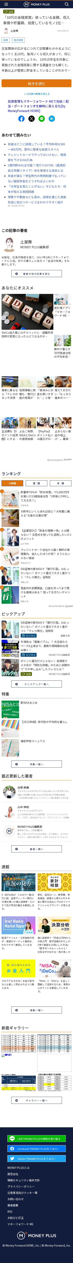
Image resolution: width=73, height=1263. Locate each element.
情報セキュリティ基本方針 (23, 1180)
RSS (9, 1211)
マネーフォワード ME (20, 1224)
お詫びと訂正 (15, 1218)
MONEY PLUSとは (18, 1168)
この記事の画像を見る (35, 93)
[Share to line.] (42, 119)
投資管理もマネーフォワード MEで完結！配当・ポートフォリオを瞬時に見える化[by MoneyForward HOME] (38, 106)
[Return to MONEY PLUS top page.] (36, 4)
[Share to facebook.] (21, 119)
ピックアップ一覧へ (37, 684)
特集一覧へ (37, 764)
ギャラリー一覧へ (37, 1100)
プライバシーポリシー (21, 1186)
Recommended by (55, 459)
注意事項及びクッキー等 (22, 1193)
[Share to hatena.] (52, 119)
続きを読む (36, 83)
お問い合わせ (15, 1199)
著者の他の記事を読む (36, 273)
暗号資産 (18, 40)
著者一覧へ (37, 849)
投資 (5, 40)
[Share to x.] (31, 119)
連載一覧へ (37, 1010)
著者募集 (12, 1205)
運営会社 (12, 1174)
